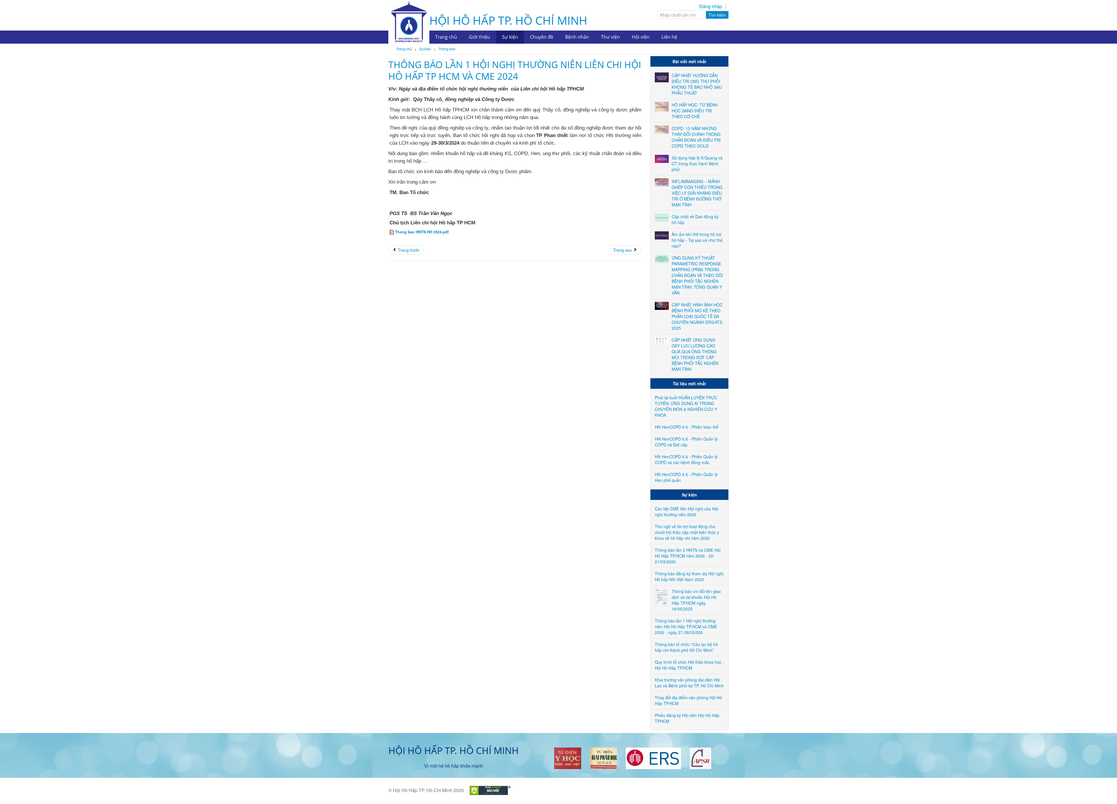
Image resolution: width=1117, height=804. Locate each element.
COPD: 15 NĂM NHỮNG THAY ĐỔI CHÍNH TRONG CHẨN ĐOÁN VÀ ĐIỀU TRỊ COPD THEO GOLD (696, 137)
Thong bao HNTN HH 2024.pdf (422, 232)
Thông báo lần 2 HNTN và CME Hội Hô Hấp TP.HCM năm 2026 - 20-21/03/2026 (688, 556)
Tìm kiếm (717, 15)
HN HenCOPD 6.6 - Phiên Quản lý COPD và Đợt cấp (686, 442)
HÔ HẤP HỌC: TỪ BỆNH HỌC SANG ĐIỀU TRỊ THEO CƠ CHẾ (695, 110)
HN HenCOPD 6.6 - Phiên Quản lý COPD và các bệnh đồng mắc (686, 459)
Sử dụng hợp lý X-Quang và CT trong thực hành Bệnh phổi (697, 163)
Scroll (1102, 789)
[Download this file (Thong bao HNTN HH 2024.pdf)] (392, 232)
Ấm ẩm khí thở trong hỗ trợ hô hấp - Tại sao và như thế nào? (697, 240)
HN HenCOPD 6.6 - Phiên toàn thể (686, 427)
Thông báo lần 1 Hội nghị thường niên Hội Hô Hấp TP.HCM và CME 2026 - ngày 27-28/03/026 (686, 626)
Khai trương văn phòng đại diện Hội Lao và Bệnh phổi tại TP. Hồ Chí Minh (689, 682)
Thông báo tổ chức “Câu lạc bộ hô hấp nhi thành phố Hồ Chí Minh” (686, 647)
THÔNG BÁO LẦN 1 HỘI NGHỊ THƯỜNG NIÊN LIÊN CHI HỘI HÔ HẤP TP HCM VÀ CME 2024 (514, 70)
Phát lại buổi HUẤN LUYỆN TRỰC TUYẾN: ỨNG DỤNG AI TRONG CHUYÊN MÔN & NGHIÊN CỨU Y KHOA (686, 406)
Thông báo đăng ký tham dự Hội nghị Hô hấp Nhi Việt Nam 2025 (689, 576)
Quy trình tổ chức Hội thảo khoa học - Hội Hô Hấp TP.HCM (689, 665)
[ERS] (653, 757)
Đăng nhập (710, 6)
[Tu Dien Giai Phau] (603, 757)
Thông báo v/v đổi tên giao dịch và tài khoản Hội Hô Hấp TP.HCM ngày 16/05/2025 (696, 600)
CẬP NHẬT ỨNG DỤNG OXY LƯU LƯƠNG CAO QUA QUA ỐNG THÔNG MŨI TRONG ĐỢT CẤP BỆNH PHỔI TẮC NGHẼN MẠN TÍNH (695, 354)
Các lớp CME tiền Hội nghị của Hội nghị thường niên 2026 (686, 511)
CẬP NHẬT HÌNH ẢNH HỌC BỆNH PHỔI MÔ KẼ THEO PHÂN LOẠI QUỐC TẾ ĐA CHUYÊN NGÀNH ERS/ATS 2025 (697, 316)
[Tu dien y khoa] (567, 757)
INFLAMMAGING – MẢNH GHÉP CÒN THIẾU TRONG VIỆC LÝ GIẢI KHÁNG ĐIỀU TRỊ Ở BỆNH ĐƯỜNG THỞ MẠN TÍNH (697, 192)
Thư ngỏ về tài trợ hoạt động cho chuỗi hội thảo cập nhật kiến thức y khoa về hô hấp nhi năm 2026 (687, 532)
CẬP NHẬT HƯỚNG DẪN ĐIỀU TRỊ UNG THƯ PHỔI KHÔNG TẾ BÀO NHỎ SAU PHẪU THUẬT (697, 84)
